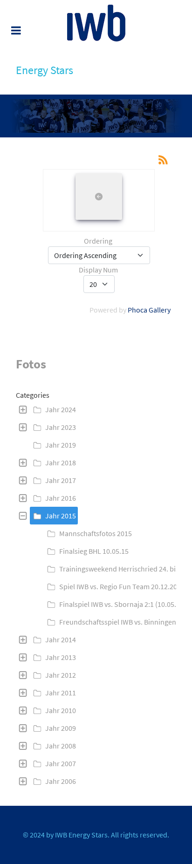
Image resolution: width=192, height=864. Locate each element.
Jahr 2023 (60, 427)
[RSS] (163, 158)
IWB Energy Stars (81, 834)
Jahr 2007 (60, 763)
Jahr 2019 (60, 444)
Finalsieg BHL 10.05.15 (94, 551)
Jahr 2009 (60, 728)
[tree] (96, 595)
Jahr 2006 (60, 781)
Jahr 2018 (60, 462)
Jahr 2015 (60, 515)
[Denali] (96, 23)
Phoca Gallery (149, 309)
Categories (32, 395)
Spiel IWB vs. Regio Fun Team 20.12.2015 (122, 586)
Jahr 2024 (60, 409)
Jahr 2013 (60, 657)
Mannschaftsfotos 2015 (95, 533)
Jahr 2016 (60, 498)
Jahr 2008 (60, 745)
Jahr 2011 (60, 692)
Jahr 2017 (60, 480)
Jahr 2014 (60, 639)
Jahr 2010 (60, 710)
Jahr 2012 (60, 675)
